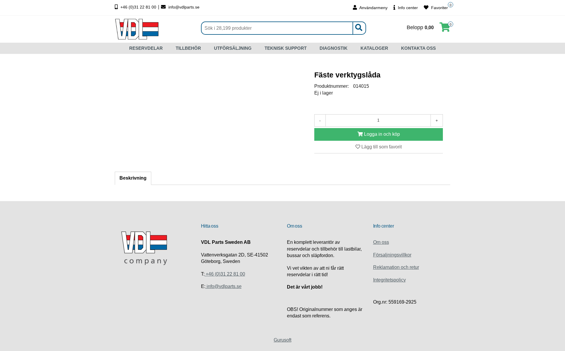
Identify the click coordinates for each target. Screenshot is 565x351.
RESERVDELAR (146, 48)
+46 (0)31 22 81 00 (138, 7)
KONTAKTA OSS (418, 48)
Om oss (381, 242)
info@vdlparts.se (183, 7)
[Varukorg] (445, 29)
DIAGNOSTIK (334, 48)
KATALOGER (374, 48)
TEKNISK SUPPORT (286, 48)
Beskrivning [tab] (133, 178)
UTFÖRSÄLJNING (233, 48)
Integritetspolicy (389, 279)
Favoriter (439, 7)
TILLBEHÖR (188, 48)
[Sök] (358, 28)
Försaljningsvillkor (392, 254)
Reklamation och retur (396, 267)
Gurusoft (282, 339)
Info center (407, 7)
